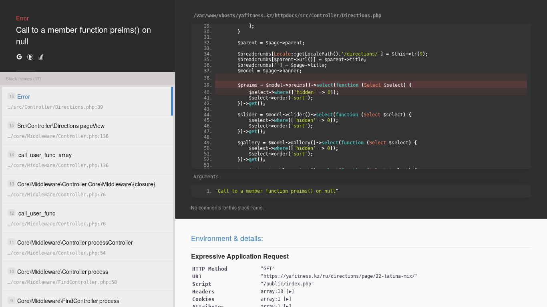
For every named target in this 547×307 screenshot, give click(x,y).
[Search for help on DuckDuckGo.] (30, 56)
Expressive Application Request (240, 256)
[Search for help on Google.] (19, 56)
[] (277, 291)
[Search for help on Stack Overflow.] (41, 56)
